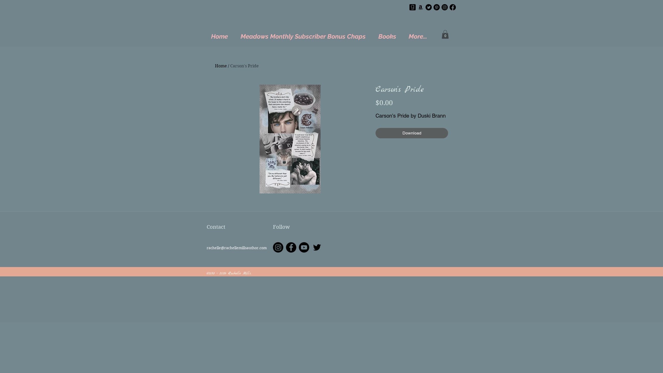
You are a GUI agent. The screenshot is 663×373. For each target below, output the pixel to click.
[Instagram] (445, 7)
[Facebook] (453, 7)
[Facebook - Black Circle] (291, 247)
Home (221, 65)
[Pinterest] (437, 7)
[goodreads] (412, 7)
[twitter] (317, 247)
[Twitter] (429, 7)
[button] (445, 34)
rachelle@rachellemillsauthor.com (237, 248)
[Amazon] (420, 7)
